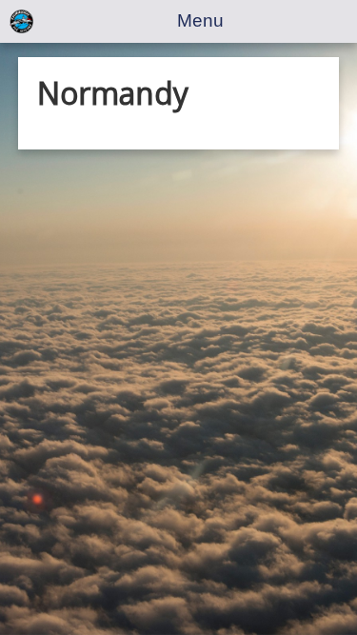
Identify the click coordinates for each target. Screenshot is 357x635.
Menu (200, 20)
